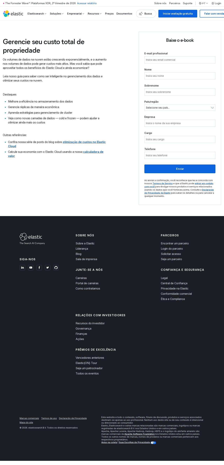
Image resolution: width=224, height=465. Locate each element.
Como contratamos (88, 288)
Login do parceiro (172, 248)
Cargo (148, 132)
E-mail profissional (156, 53)
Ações (80, 339)
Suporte (187, 3)
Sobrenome (151, 85)
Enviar (180, 168)
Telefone (150, 149)
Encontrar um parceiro (175, 243)
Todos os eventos (87, 373)
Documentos (124, 13)
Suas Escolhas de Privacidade (134, 442)
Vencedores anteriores (90, 357)
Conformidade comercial (176, 293)
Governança (83, 328)
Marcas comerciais (29, 418)
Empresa (149, 116)
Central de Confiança (174, 283)
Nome (148, 69)
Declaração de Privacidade (73, 418)
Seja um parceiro (171, 259)
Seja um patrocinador (89, 368)
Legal (164, 278)
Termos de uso (49, 418)
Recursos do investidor (90, 323)
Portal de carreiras (87, 283)
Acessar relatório (87, 3)
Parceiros (174, 3)
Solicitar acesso (171, 254)
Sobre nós (160, 3)
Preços (109, 13)
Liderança (82, 248)
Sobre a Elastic (85, 243)
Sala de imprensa (86, 259)
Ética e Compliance (173, 299)
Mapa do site (26, 422)
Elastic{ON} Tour (86, 363)
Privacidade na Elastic (174, 288)
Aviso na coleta (109, 442)
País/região (151, 101)
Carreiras (81, 278)
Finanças (81, 333)
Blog (78, 254)
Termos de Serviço (163, 183)
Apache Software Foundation (139, 434)
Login (218, 3)
